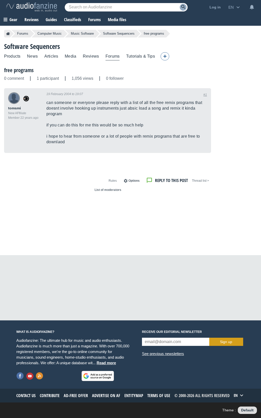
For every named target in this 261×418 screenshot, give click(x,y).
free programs (19, 70)
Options (134, 180)
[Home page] (8, 33)
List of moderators (108, 190)
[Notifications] (252, 7)
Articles (51, 56)
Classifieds (72, 19)
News (32, 56)
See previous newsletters (163, 353)
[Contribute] (165, 56)
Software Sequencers (119, 33)
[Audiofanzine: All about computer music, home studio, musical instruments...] (31, 7)
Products (12, 56)
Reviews (31, 19)
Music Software (82, 33)
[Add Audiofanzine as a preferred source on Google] (98, 376)
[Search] (183, 7)
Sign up (226, 342)
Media (70, 56)
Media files (117, 19)
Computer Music (49, 33)
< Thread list (200, 180)
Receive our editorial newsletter (172, 332)
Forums (22, 33)
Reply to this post (171, 180)
